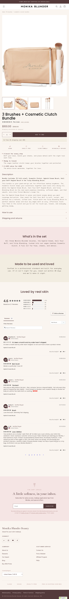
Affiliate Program (41, 557)
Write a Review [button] (59, 313)
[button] (4, 6)
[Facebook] (4, 540)
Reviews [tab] (7, 318)
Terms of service (28, 592)
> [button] (43, 455)
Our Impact (5, 557)
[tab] (8, 103)
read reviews (25, 122)
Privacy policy (17, 592)
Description (34, 174)
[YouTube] (13, 540)
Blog (3, 560)
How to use (34, 212)
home (3, 12)
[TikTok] (17, 540)
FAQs (38, 560)
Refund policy (6, 592)
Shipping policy (40, 592)
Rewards (5, 553)
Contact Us (39, 550)
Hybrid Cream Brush (9, 347)
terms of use (25, 513)
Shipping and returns (34, 218)
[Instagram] (8, 540)
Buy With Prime (7, 564)
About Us (5, 550)
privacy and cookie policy (38, 513)
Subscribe (50, 506)
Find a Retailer (41, 553)
